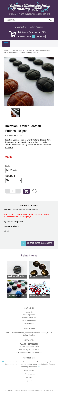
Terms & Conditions (29, 320)
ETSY (30, 381)
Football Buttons (43, 51)
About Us (29, 312)
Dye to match (29, 323)
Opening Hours (29, 315)
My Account (37, 27)
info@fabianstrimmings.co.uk (31, 352)
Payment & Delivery (29, 318)
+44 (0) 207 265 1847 (30, 347)
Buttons (28, 51)
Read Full (9, 147)
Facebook (31, 374)
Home (6, 51)
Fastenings (17, 51)
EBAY (31, 378)
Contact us (21, 27)
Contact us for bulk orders (39, 243)
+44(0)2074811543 (30, 344)
